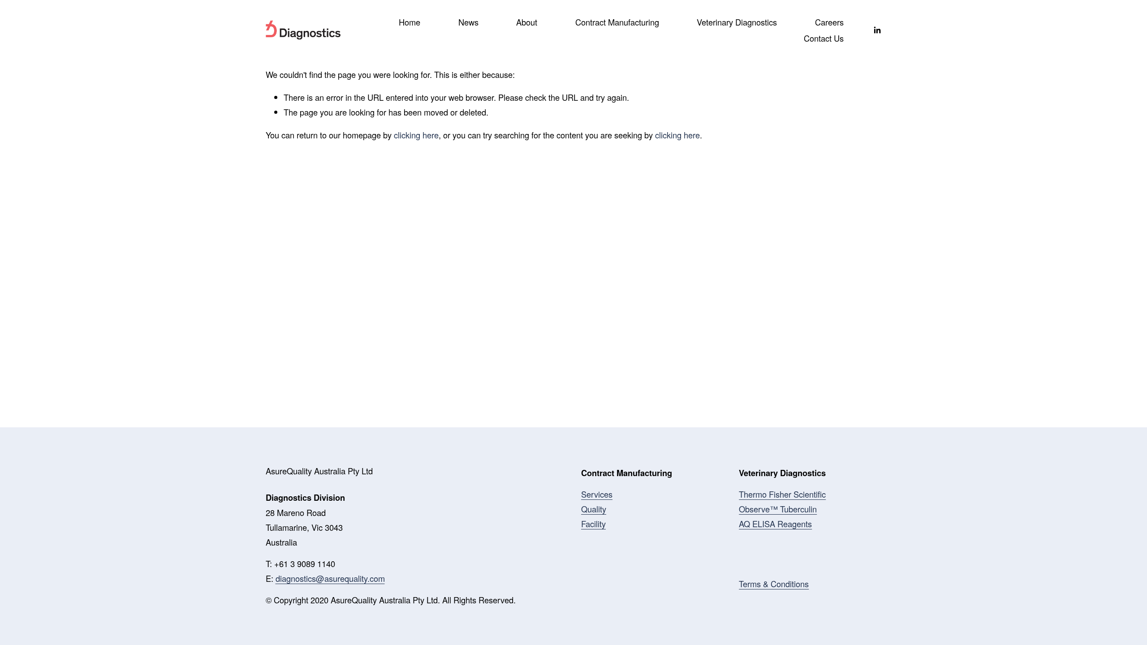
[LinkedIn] (877, 30)
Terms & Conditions (774, 583)
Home (409, 22)
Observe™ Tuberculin (778, 509)
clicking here (416, 135)
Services (596, 494)
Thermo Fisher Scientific (782, 494)
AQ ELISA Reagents (775, 523)
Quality (593, 509)
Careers (829, 22)
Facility (593, 523)
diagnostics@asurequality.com (330, 578)
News (468, 22)
